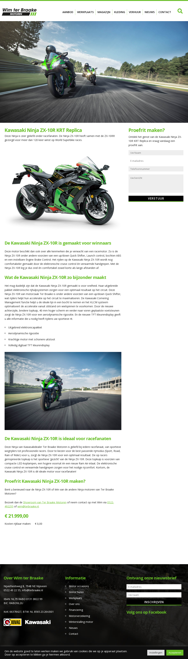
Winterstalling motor (81, 622)
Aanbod (67, 12)
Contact (164, 12)
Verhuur (135, 12)
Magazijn (103, 12)
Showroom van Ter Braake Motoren (44, 502)
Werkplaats (85, 12)
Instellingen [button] (155, 652)
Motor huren (76, 592)
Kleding (119, 12)
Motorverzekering (79, 616)
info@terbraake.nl (32, 590)
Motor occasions (79, 586)
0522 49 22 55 (12, 590)
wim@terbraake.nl (28, 506)
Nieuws (150, 12)
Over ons (74, 604)
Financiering (76, 610)
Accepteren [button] (175, 652)
